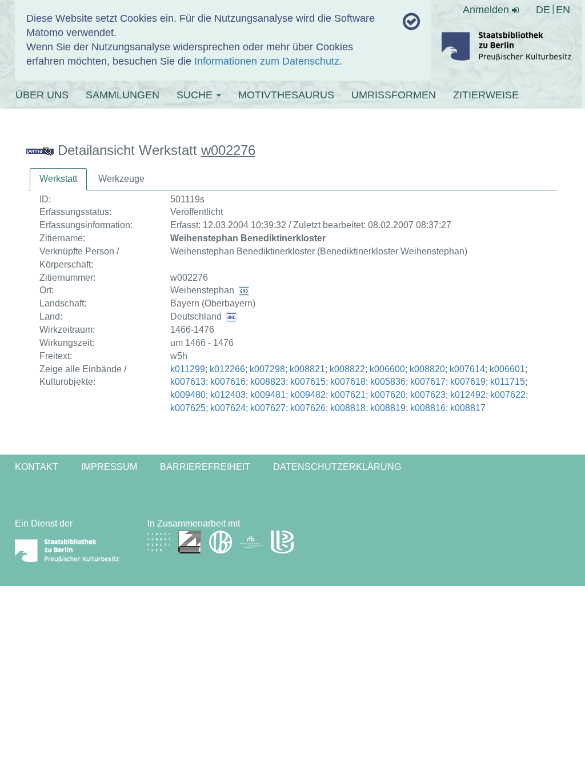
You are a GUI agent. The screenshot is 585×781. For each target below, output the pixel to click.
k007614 (467, 369)
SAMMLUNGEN (122, 95)
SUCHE (196, 95)
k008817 (468, 408)
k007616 (228, 381)
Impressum (109, 467)
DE (543, 9)
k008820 (427, 369)
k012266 (227, 369)
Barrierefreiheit (205, 467)
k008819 (388, 408)
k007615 (308, 381)
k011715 (507, 381)
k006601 (507, 369)
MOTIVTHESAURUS (286, 95)
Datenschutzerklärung (337, 467)
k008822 (347, 369)
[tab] (58, 179)
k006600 (387, 369)
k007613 (188, 381)
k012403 (228, 395)
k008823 (268, 381)
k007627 (268, 408)
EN (563, 9)
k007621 (348, 395)
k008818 (348, 408)
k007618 (348, 381)
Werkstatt (58, 179)
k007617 (428, 381)
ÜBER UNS (42, 95)
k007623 (428, 395)
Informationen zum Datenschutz (266, 61)
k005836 (388, 381)
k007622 (508, 395)
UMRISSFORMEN (393, 95)
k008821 (307, 369)
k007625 (188, 408)
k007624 (228, 408)
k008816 (428, 408)
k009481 (268, 395)
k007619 (468, 381)
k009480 (188, 395)
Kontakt (36, 467)
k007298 (267, 369)
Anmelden (487, 9)
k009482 (308, 395)
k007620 (388, 395)
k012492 (468, 395)
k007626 (308, 408)
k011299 (187, 369)
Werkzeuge (121, 179)
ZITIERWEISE (486, 95)
